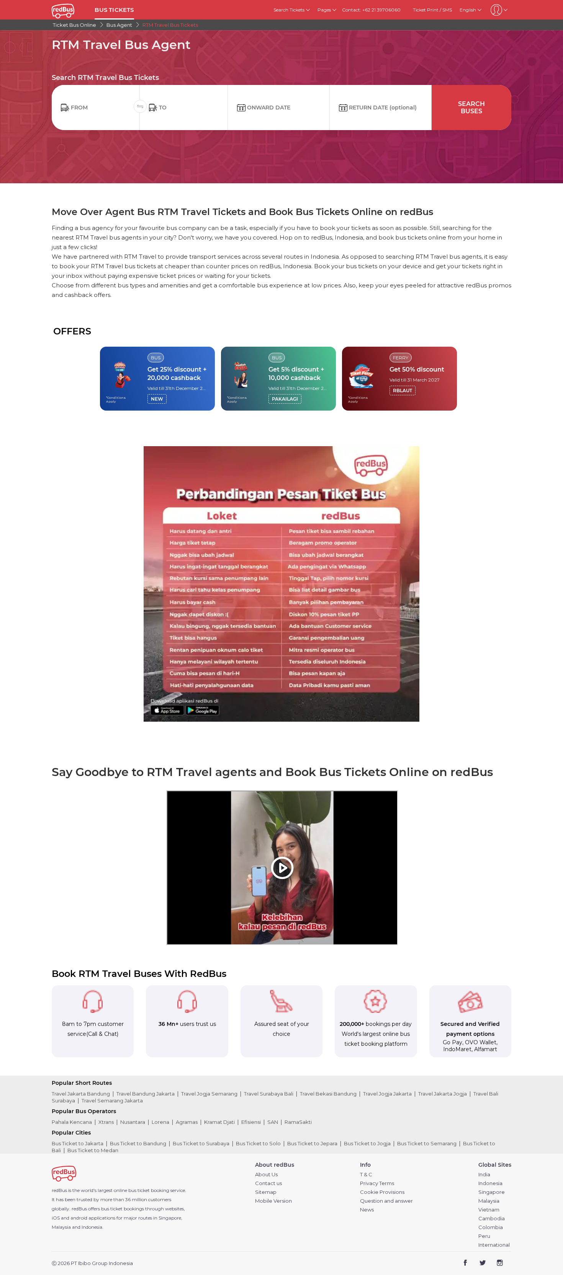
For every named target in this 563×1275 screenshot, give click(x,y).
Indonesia (490, 1183)
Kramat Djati (219, 1122)
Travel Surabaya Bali (268, 1094)
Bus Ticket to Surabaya (201, 1143)
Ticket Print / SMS (432, 10)
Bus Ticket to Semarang (427, 1143)
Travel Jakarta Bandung (81, 1094)
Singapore (491, 1192)
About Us (266, 1174)
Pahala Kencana (72, 1122)
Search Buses (471, 107)
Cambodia (491, 1218)
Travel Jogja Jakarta (387, 1094)
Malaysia (488, 1200)
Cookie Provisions (382, 1192)
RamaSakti (298, 1122)
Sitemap (266, 1192)
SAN (272, 1122)
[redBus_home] (70, 10)
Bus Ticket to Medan (92, 1150)
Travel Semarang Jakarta (112, 1100)
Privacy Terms (377, 1183)
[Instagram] (499, 1263)
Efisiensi (251, 1122)
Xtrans (106, 1122)
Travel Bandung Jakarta (145, 1094)
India (484, 1174)
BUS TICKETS (114, 9)
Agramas (187, 1122)
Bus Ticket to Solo (258, 1143)
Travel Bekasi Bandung (328, 1094)
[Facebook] (465, 1263)
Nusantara (132, 1122)
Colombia (490, 1227)
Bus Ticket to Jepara (312, 1143)
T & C (366, 1174)
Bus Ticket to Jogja (367, 1143)
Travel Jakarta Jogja (442, 1094)
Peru (484, 1236)
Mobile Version (273, 1200)
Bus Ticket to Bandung (138, 1143)
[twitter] (482, 1263)
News (367, 1209)
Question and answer (386, 1200)
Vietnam (488, 1209)
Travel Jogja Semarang (209, 1094)
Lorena (160, 1122)
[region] (281, 379)
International (494, 1244)
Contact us (268, 1183)
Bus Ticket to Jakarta (77, 1143)
